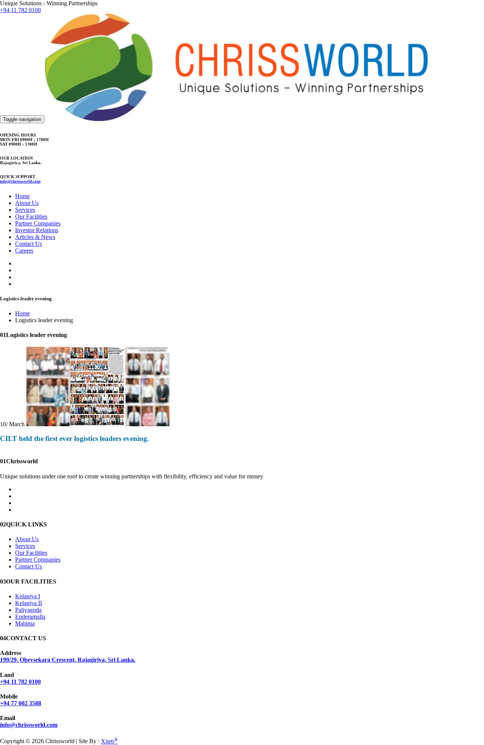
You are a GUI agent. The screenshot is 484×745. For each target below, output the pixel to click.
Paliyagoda (28, 610)
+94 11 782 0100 (20, 10)
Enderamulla (30, 616)
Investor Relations (36, 230)
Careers (24, 250)
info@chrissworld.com (20, 181)
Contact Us (28, 244)
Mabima (25, 623)
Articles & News (35, 237)
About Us (27, 203)
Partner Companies (37, 223)
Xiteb (109, 741)
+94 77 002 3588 (20, 703)
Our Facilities (31, 216)
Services (25, 209)
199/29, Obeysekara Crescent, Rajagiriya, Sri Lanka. (67, 660)
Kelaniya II (28, 603)
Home (22, 196)
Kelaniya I (27, 596)
